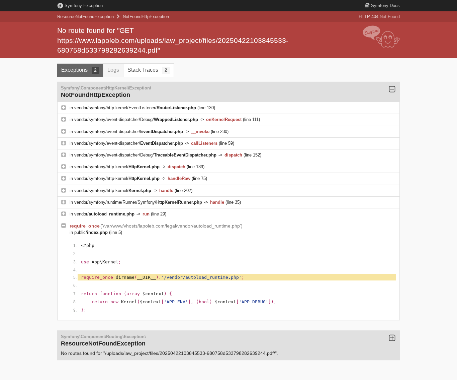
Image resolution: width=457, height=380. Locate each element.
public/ (91, 232)
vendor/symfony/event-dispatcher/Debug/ (136, 119)
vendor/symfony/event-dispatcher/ (128, 131)
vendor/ (104, 213)
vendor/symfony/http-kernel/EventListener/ (135, 107)
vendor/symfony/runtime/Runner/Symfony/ (138, 202)
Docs (385, 5)
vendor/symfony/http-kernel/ (117, 166)
